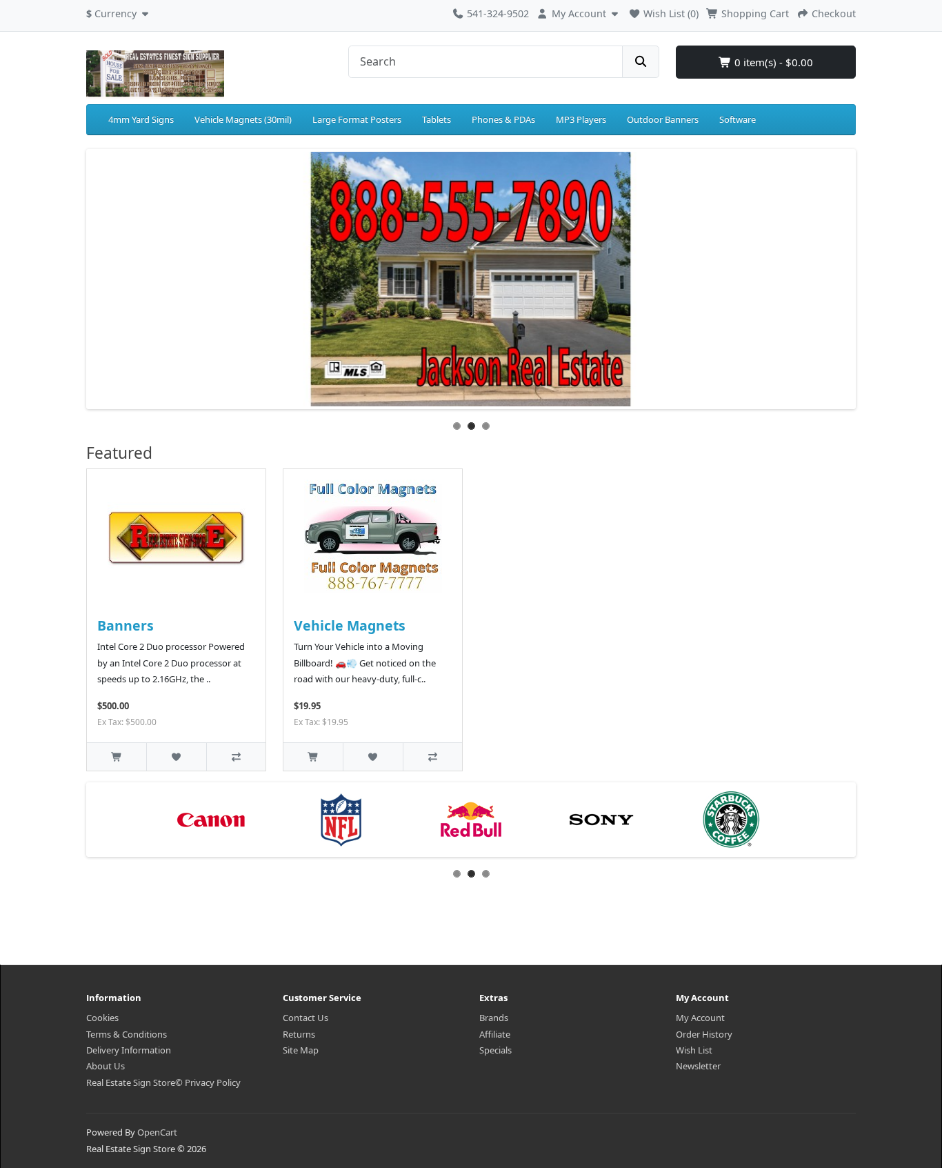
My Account (700, 1017)
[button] (119, 11)
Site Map (301, 1050)
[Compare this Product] (235, 756)
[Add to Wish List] (176, 756)
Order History (704, 1034)
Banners (125, 625)
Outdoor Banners (663, 119)
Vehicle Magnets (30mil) (243, 119)
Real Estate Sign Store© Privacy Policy (163, 1082)
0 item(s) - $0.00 (772, 62)
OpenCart (157, 1132)
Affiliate (494, 1034)
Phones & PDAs (503, 119)
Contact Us (305, 1017)
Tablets (436, 119)
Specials (495, 1050)
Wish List (694, 1050)
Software (737, 119)
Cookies (102, 1017)
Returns (299, 1034)
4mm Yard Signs (141, 119)
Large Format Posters (356, 119)
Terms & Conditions (126, 1034)
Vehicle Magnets (349, 625)
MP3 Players (581, 119)
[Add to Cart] (116, 756)
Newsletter (698, 1066)
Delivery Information (128, 1050)
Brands (493, 1017)
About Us (105, 1066)
